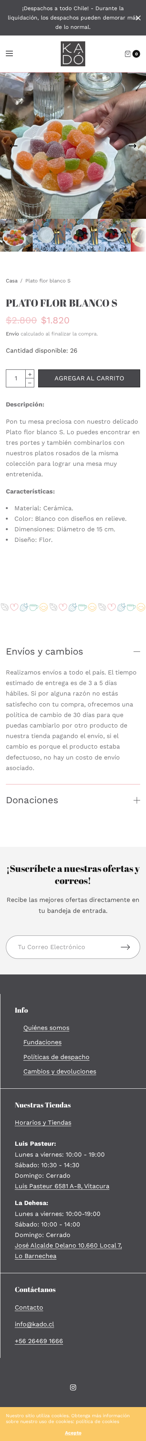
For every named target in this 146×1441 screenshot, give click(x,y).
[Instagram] (73, 1387)
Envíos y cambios (44, 651)
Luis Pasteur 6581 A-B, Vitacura (62, 1186)
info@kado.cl (34, 1324)
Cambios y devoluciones (59, 1071)
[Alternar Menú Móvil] (14, 53)
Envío (12, 334)
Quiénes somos (46, 1027)
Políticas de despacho (56, 1057)
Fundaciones (42, 1042)
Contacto (29, 1307)
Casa (12, 281)
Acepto (73, 1432)
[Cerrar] (138, 18)
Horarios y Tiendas (43, 1122)
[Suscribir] (130, 947)
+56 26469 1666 (39, 1341)
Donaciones (32, 800)
